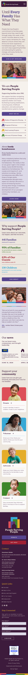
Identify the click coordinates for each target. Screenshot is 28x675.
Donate (14, 537)
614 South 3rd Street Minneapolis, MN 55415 (14, 554)
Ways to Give (6, 590)
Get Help (14, 542)
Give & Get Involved (14, 59)
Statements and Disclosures (14, 666)
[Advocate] (14, 463)
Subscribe (7, 638)
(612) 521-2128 (9, 566)
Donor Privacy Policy (14, 663)
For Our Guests (7, 596)
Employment (6, 599)
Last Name (5, 626)
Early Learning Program (9, 593)
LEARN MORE (14, 198)
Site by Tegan (14, 669)
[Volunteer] (14, 431)
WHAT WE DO (14, 113)
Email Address (6, 631)
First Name (5, 621)
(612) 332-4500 (6, 557)
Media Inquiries (7, 602)
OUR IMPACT (14, 279)
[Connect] (14, 495)
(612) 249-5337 (6, 576)
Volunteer (5, 587)
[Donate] (14, 399)
